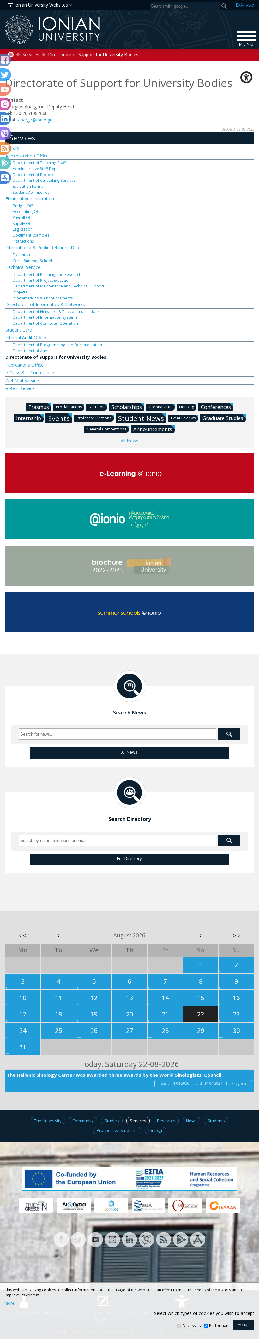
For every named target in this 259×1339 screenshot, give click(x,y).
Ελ (245, 5)
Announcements (152, 429)
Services (30, 54)
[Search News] (129, 686)
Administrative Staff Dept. (36, 168)
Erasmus (38, 407)
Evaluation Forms (28, 186)
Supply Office (25, 223)
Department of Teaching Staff (39, 162)
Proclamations (69, 407)
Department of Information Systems (45, 317)
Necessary (192, 1325)
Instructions (23, 241)
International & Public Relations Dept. (43, 248)
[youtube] (95, 1239)
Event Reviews (183, 418)
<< (22, 935)
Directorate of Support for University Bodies (55, 357)
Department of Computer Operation (45, 323)
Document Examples (31, 235)
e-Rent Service (20, 388)
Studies (112, 1120)
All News (129, 441)
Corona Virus (160, 407)
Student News (141, 418)
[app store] (198, 1239)
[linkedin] (129, 1239)
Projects (20, 291)
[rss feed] (164, 1239)
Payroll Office (25, 217)
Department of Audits (32, 350)
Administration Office (27, 156)
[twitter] (78, 1239)
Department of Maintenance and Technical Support (58, 285)
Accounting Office (29, 211)
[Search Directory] (129, 792)
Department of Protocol (34, 174)
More (9, 1303)
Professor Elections (94, 418)
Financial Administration (29, 199)
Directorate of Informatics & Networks (45, 304)
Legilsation (23, 229)
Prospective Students (117, 1130)
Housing (186, 407)
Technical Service (22, 267)
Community (83, 1120)
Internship (28, 418)
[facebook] (61, 1239)
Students (216, 1120)
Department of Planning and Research (47, 274)
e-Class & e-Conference (29, 373)
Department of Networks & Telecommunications (56, 311)
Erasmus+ (22, 254)
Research (166, 1120)
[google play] (181, 1239)
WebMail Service (22, 380)
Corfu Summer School (32, 260)
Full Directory (129, 858)
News (191, 1120)
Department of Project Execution (42, 280)
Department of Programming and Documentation (57, 344)
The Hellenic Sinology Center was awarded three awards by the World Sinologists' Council (114, 1075)
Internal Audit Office (25, 338)
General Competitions (106, 429)
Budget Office (25, 205)
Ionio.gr (155, 1130)
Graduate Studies (222, 418)
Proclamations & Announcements (43, 297)
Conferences (216, 407)
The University (48, 1120)
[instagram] (112, 1239)
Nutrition (97, 407)
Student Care (18, 330)
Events (59, 418)
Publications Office (24, 365)
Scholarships (126, 407)
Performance (220, 1325)
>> (236, 935)
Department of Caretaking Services (44, 180)
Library (12, 148)
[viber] (146, 1239)
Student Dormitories (31, 192)
